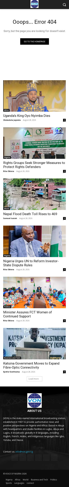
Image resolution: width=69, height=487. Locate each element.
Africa (6, 110)
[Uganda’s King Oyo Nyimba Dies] (34, 96)
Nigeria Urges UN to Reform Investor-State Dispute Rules (31, 263)
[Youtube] (54, 457)
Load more (34, 378)
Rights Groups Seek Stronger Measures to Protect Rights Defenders (34, 165)
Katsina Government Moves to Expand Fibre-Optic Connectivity (31, 365)
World (6, 208)
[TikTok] (30, 457)
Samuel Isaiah (10, 218)
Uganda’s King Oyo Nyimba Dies (26, 116)
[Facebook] (15, 457)
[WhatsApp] (46, 457)
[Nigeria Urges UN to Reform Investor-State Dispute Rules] (34, 241)
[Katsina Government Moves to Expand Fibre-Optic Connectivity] (34, 343)
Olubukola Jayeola (12, 120)
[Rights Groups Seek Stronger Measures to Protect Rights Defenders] (34, 143)
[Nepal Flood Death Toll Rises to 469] (34, 194)
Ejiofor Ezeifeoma (11, 371)
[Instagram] (23, 457)
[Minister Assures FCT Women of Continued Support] (34, 292)
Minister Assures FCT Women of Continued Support (27, 314)
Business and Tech (12, 358)
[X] (38, 457)
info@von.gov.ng (24, 451)
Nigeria (7, 157)
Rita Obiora (8, 171)
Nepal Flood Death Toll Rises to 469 (30, 214)
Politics (7, 307)
